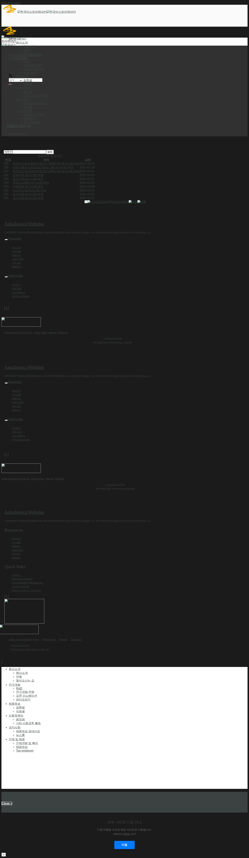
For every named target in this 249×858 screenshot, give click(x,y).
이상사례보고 (18, 292)
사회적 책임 (18, 259)
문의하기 (16, 285)
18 (120, 201)
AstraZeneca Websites (24, 223)
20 (127, 201)
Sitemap (52, 332)
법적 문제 (16, 288)
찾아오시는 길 (32, 54)
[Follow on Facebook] (4, 309)
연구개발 (16, 251)
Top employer (32, 122)
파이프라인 (30, 72)
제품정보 (16, 255)
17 (117, 201)
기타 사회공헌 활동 (35, 95)
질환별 (27, 80)
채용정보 (29, 118)
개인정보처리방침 (20, 586)
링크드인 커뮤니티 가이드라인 (26, 590)
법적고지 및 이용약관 (22, 579)
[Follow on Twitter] (6, 309)
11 (97, 201)
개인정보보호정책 (21, 296)
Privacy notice (40, 332)
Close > (7, 803)
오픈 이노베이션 (33, 68)
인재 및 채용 (17, 739)
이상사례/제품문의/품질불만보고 (27, 583)
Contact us (62, 332)
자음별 (27, 84)
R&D (26, 61)
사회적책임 (16, 715)
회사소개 (29, 46)
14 (107, 201)
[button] (17, 39)
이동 (124, 844)
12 (100, 201)
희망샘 (27, 91)
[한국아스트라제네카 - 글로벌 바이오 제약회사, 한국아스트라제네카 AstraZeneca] (38, 11)
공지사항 (16, 263)
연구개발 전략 (32, 65)
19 (123, 201)
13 (104, 201)
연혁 (26, 50)
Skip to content (11, 3)
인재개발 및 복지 (34, 114)
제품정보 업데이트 (35, 103)
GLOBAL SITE (17, 58)
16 (114, 201)
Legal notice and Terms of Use (18, 332)
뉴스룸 (27, 107)
